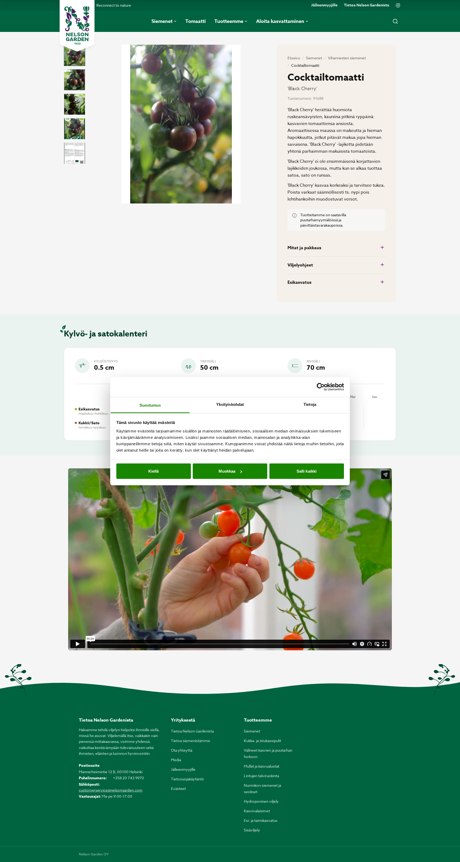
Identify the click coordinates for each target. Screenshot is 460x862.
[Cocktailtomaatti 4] (74, 128)
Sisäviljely (252, 829)
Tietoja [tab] (309, 404)
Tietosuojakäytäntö (187, 778)
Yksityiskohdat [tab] (230, 404)
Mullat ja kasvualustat (261, 766)
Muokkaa (227, 471)
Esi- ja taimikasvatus (260, 820)
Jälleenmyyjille (324, 5)
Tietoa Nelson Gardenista (366, 5)
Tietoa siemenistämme (190, 740)
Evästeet (178, 788)
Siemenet (314, 57)
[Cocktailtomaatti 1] (74, 55)
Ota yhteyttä (181, 750)
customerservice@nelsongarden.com (110, 790)
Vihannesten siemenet (347, 57)
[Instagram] (398, 5)
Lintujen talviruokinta (261, 775)
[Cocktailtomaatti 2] (74, 79)
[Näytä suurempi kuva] (181, 124)
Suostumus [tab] (150, 405)
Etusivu (294, 57)
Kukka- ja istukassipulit (262, 740)
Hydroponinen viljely (261, 801)
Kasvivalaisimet (257, 810)
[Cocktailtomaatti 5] (74, 153)
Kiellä (153, 471)
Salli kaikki (307, 471)
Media (176, 759)
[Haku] (395, 21)
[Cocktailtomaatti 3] (74, 104)
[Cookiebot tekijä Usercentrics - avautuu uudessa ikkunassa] (320, 387)
